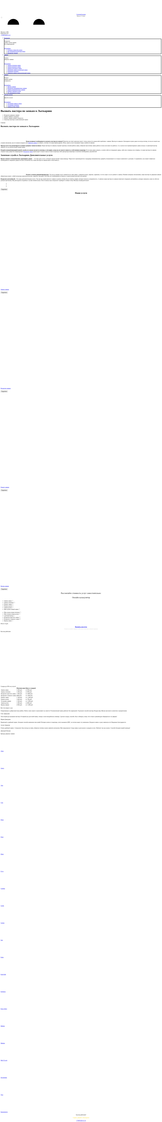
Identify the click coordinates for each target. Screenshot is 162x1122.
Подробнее (7, 48)
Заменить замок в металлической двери (19, 73)
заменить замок (32, 143)
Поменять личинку (13, 71)
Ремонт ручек (8, 606)
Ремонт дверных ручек (14, 91)
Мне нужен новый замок (11, 609)
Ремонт (6, 74)
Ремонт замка (8, 604)
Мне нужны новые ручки (11, 614)
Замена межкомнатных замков (16, 89)
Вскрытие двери (28, 151)
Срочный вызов (81, 14)
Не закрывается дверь (14, 93)
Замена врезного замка (14, 67)
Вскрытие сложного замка (11, 619)
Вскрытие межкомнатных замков (17, 88)
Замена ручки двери (13, 106)
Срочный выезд (8, 615)
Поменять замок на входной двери (18, 70)
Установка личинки (13, 105)
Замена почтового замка (15, 68)
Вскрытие (7, 38)
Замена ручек (8, 607)
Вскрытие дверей (13, 53)
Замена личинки (9, 602)
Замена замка (8, 601)
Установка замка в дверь (15, 103)
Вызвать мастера (81, 627)
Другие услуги (8, 94)
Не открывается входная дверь (16, 51)
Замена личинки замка (14, 65)
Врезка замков (12, 86)
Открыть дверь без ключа (15, 50)
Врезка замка (8, 620)
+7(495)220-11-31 (5, 35)
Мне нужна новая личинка (11, 612)
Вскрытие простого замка (11, 617)
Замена (6, 55)
